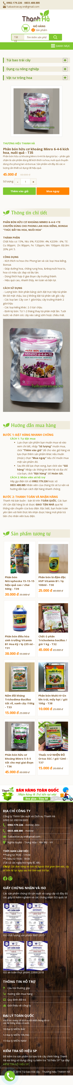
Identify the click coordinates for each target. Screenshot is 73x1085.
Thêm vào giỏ (19, 191)
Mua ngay (52, 191)
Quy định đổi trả (16, 999)
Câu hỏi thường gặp (18, 988)
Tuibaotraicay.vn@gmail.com (22, 6)
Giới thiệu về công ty (19, 1005)
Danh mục (63, 46)
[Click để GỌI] (9, 1075)
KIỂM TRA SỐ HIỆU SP (16, 1064)
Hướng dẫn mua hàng (19, 994)
